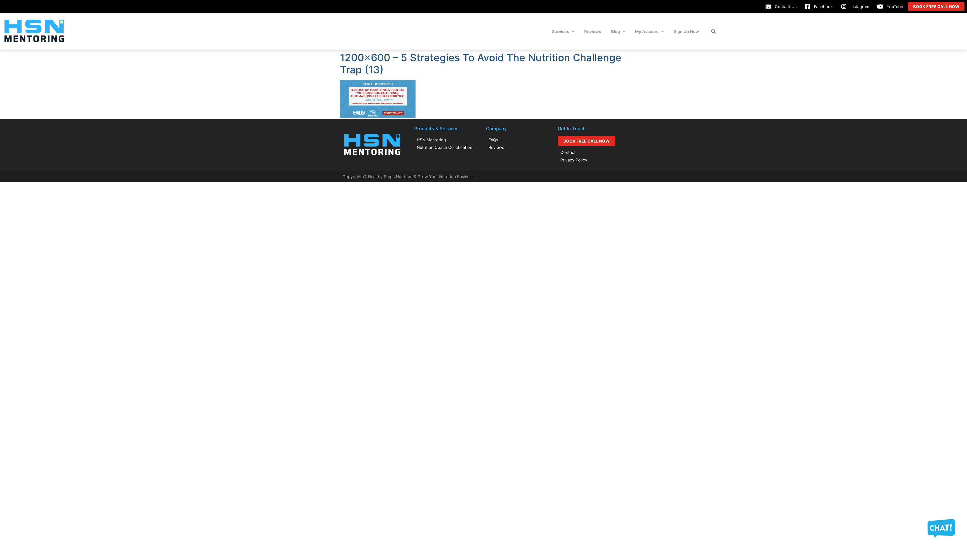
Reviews (592, 31)
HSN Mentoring (431, 139)
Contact (568, 152)
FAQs (493, 139)
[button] (713, 31)
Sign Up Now (686, 31)
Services (560, 31)
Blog (615, 31)
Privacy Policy (573, 159)
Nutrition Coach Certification (444, 147)
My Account (647, 31)
